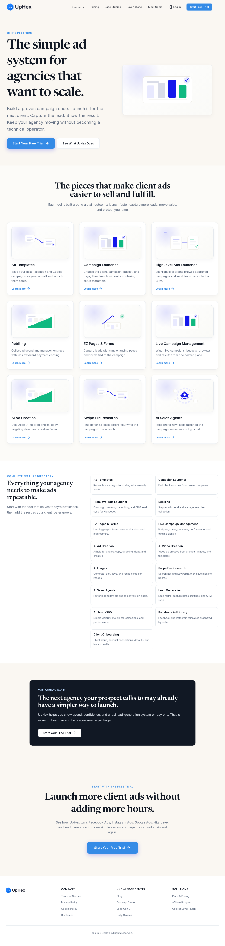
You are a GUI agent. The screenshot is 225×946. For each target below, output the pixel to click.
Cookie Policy (69, 908)
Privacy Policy (69, 902)
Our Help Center (126, 902)
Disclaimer (67, 915)
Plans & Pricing (180, 896)
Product (76, 7)
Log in (174, 7)
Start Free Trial (199, 6)
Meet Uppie (155, 6)
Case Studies (113, 6)
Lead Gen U (123, 908)
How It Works (135, 6)
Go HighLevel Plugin (184, 908)
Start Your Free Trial (31, 143)
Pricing (95, 6)
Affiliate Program (181, 902)
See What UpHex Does (78, 143)
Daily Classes (124, 915)
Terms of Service (71, 896)
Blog (119, 896)
